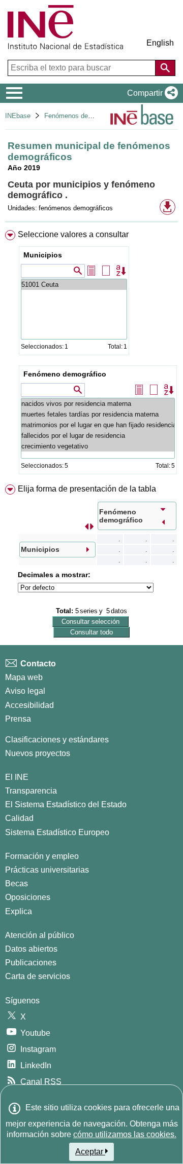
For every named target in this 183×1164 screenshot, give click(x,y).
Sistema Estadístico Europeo (57, 832)
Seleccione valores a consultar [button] (73, 234)
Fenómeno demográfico (64, 374)
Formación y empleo (42, 856)
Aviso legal (25, 691)
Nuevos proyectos (37, 753)
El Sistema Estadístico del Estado (66, 804)
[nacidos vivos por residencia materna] (97, 403)
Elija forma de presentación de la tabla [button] (87, 488)
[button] (150, 93)
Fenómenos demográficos (82, 116)
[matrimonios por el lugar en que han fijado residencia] (97, 425)
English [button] (160, 43)
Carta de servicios (37, 976)
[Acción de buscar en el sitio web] (165, 68)
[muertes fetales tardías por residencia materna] (97, 414)
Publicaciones (30, 962)
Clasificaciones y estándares (57, 739)
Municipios (42, 255)
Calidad (19, 818)
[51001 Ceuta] (74, 284)
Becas (16, 883)
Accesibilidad (29, 705)
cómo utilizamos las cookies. (124, 1134)
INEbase (17, 116)
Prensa (18, 719)
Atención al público (39, 935)
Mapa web (24, 677)
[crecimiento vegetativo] (97, 446)
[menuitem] (91, 354)
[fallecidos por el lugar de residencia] (97, 435)
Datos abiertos (31, 949)
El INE (16, 777)
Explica (18, 911)
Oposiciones (27, 897)
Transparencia (31, 790)
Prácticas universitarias (47, 870)
